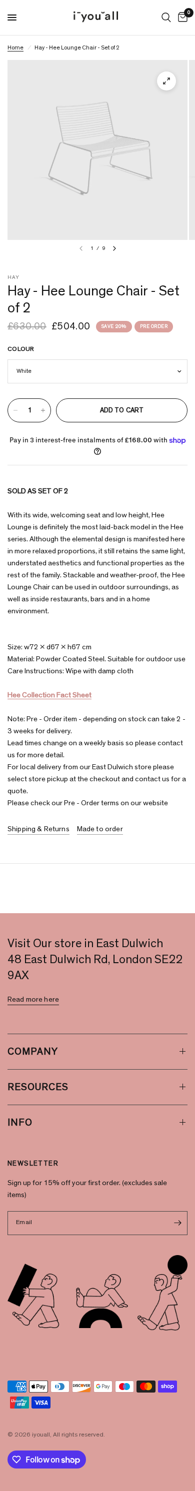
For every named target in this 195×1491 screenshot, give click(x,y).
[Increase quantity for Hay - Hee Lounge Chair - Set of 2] (43, 410)
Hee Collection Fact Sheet (50, 695)
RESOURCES (38, 1087)
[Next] (114, 248)
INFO (20, 1123)
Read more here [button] (33, 999)
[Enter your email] (178, 1223)
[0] (181, 17)
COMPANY (33, 1052)
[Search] (166, 17)
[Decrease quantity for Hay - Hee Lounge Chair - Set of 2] (15, 410)
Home (16, 47)
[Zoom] (166, 80)
